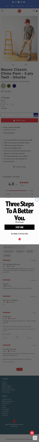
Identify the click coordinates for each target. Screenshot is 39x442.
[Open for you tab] (32, 433)
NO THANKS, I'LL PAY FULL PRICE (19, 234)
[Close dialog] (36, 199)
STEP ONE (19, 227)
